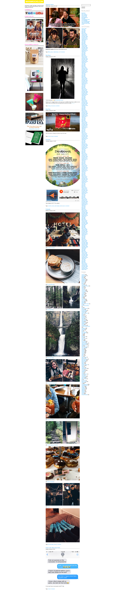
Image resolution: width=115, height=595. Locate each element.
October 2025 (84, 38)
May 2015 (83, 151)
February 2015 (84, 154)
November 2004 (85, 255)
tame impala (57, 205)
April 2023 (83, 66)
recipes (83, 367)
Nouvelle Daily (84, 15)
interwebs (83, 329)
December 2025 (85, 36)
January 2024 (84, 57)
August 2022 (84, 72)
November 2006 (85, 243)
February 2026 (84, 34)
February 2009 (84, 220)
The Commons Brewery (51, 382)
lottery (83, 339)
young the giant (84, 394)
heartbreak (84, 322)
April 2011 (83, 197)
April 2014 (83, 163)
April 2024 (83, 54)
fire (82, 304)
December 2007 (85, 231)
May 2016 (83, 142)
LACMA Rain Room (59, 100)
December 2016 (85, 135)
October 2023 (84, 60)
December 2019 (85, 102)
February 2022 (84, 78)
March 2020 (84, 99)
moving (83, 351)
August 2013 (84, 171)
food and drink (50, 544)
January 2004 (84, 264)
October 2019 (84, 104)
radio (82, 366)
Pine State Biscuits (50, 284)
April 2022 (83, 76)
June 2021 (84, 85)
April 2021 (83, 87)
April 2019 (83, 109)
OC (82, 356)
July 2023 (83, 63)
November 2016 (85, 136)
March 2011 (84, 198)
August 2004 (84, 258)
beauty (83, 278)
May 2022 (83, 75)
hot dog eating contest (86, 326)
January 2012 (84, 188)
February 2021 (84, 89)
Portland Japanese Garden (52, 444)
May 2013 (83, 173)
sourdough (84, 376)
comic (83, 288)
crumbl (83, 292)
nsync (83, 355)
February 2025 (84, 45)
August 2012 (84, 182)
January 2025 (84, 46)
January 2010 (84, 211)
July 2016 (83, 140)
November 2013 (85, 168)
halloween (83, 319)
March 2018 (84, 121)
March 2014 (84, 164)
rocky (83, 369)
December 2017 (85, 124)
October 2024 (84, 49)
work (82, 393)
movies (83, 350)
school (83, 372)
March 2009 (84, 219)
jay (82, 330)
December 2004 (85, 254)
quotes (51, 51)
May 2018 (83, 119)
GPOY (83, 318)
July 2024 (83, 52)
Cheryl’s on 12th (50, 419)
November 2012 (85, 179)
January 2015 (84, 155)
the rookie (83, 380)
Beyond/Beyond (85, 17)
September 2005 (85, 247)
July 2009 (83, 217)
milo (82, 345)
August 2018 (84, 116)
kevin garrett (84, 332)
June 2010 (84, 206)
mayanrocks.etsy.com (34, 129)
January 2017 (84, 134)
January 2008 (84, 230)
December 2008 (85, 222)
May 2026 (83, 31)
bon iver (83, 282)
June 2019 (84, 107)
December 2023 (85, 58)
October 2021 (84, 82)
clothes (83, 287)
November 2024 (85, 48)
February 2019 (84, 111)
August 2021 (84, 83)
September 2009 (85, 215)
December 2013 (85, 167)
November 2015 (85, 145)
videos (83, 386)
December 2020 (85, 91)
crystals (83, 293)
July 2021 (83, 84)
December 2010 (85, 201)
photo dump (84, 360)
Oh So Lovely (84, 16)
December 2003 (85, 265)
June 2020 (84, 97)
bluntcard (83, 281)
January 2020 (84, 101)
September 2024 (85, 50)
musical (83, 353)
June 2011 (84, 195)
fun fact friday (84, 310)
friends (83, 309)
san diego (83, 370)
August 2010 (84, 204)
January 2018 (84, 123)
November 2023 (85, 59)
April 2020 (83, 98)
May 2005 (83, 249)
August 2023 (84, 62)
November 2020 (85, 92)
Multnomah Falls (50, 357)
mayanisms (84, 344)
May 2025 (83, 42)
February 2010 (84, 210)
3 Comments (62, 51)
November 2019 (85, 103)
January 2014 (84, 166)
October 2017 (84, 126)
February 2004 (84, 263)
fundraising (84, 311)
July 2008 (83, 225)
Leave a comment (56, 105)
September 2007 (85, 233)
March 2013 (84, 175)
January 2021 (84, 90)
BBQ (49, 51)
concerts (49, 205)
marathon (83, 342)
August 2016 (84, 139)
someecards (84, 375)
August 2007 (84, 234)
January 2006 (84, 245)
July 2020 (83, 96)
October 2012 (84, 180)
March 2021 (84, 88)
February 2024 (84, 56)
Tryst (48, 506)
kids (82, 333)
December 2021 (85, 80)
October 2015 (84, 146)
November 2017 (85, 125)
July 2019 (83, 106)
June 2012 (84, 184)
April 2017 (83, 131)
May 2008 (83, 226)
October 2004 (84, 256)
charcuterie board (85, 285)
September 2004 (85, 257)
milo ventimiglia (84, 346)
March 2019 (84, 110)
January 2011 (84, 200)
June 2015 (84, 150)
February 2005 (84, 252)
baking (83, 276)
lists (82, 337)
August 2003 (84, 269)
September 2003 (85, 268)
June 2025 (84, 41)
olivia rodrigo (84, 357)
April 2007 (83, 238)
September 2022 (85, 71)
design (49, 105)
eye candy (84, 300)
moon (83, 348)
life (82, 335)
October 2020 (84, 93)
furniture (83, 312)
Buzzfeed (83, 12)
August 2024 (84, 51)
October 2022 (84, 70)
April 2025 (83, 43)
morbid (83, 349)
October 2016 (84, 137)
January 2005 (84, 253)
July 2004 (83, 259)
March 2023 (84, 67)
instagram (83, 328)
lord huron (83, 338)
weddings (83, 388)
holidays (83, 323)
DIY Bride (83, 18)
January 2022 (84, 79)
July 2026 (83, 29)
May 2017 (83, 130)
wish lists (83, 391)
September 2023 (85, 61)
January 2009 (84, 221)
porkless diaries (85, 364)
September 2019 (85, 105)
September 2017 (85, 127)
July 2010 (83, 205)
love (82, 340)
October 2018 (84, 114)
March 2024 (84, 55)
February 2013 (84, 176)
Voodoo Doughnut (50, 481)
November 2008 (85, 223)
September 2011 (85, 192)
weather (83, 387)
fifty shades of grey (85, 303)
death (83, 294)
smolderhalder (84, 374)
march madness (85, 343)
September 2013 (85, 170)
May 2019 (83, 108)
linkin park (83, 336)
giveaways (84, 317)
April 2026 (83, 32)
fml (82, 307)
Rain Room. (48, 55)
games (83, 314)
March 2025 (84, 44)
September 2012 (85, 181)
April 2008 (83, 227)
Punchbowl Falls (50, 309)
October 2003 (84, 267)
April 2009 (83, 218)
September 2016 (85, 138)
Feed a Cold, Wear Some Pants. (53, 547)
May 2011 (83, 196)
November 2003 (85, 266)
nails (82, 354)
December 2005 (85, 246)
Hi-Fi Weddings (84, 20)
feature (83, 302)
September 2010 (85, 203)
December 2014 (85, 156)
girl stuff (83, 316)
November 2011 (85, 190)
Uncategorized (84, 384)
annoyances (84, 275)
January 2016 (84, 143)
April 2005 (83, 250)
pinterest (83, 361)
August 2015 (84, 148)
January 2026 (84, 35)
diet (82, 297)
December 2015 (85, 144)
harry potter (84, 320)
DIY (82, 298)
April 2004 (83, 262)
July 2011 (83, 194)
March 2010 (84, 209)
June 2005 (84, 248)
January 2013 (84, 177)
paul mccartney (84, 359)
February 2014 (84, 165)
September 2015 (85, 147)
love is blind (84, 341)
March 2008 (84, 228)
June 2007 (84, 236)
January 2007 (84, 241)
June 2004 (84, 260)
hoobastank (84, 325)
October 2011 (84, 191)
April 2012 (83, 186)
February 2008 (84, 229)
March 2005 (84, 251)
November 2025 (85, 37)
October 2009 (84, 214)
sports (83, 377)
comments (84, 289)
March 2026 (84, 33)
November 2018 (85, 113)
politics (83, 363)
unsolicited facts (85, 385)
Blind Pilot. (48, 109)
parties (83, 358)
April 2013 (83, 174)
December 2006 (85, 242)
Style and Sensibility (85, 22)
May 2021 (83, 86)
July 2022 (83, 73)
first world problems (85, 305)
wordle (83, 392)
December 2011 (85, 189)
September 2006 (85, 244)
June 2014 (84, 161)
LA (51, 105)
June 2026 (84, 30)
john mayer (84, 331)
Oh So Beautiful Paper (86, 21)
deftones (83, 295)
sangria (83, 371)
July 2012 (83, 183)
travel (61, 205)
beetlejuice (84, 279)
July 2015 (83, 149)
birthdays (83, 280)
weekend (83, 389)
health (83, 321)
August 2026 (84, 28)
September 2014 (85, 158)
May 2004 (83, 261)
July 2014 (83, 160)
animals (83, 274)
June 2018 (84, 118)
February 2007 (84, 240)
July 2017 (83, 128)
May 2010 (83, 207)
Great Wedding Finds (86, 19)
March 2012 (84, 187)
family (83, 301)
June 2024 (84, 53)
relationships (55, 51)
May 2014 (83, 162)
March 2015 (84, 153)
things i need (84, 381)
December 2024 (85, 47)
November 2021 (85, 81)
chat (49, 588)
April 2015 (83, 152)
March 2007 (84, 239)
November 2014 (85, 157)
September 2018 (85, 115)
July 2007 (83, 235)
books (83, 283)
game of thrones (85, 313)
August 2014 (84, 159)
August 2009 (84, 216)
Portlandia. (48, 209)
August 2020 (84, 95)
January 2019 (84, 112)
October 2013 (84, 169)
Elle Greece (84, 13)
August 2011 (84, 193)
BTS (82, 284)
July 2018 (83, 117)
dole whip (83, 299)
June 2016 (84, 141)
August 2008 (84, 224)
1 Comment (59, 544)
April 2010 (83, 208)
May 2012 (83, 185)
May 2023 (83, 65)
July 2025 (83, 40)
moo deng (83, 347)
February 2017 (84, 133)
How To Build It (84, 14)
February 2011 (84, 199)
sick (82, 373)
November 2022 (85, 69)
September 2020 (85, 94)
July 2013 (83, 172)
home (83, 324)
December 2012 (85, 178)
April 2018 (83, 120)
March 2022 (84, 77)
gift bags (83, 315)
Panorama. (48, 139)
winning (83, 390)
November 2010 (85, 202)
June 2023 (84, 64)
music (49, 136)
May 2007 (83, 237)
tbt (82, 379)
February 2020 (84, 100)
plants (83, 362)
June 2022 (84, 74)
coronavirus (84, 291)
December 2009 (85, 212)
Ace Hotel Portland (50, 247)
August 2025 (84, 39)
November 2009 (85, 213)
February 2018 (84, 122)
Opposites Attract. (50, 4)
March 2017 (84, 132)
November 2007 (85, 232)
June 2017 (84, 129)
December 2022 (85, 68)
